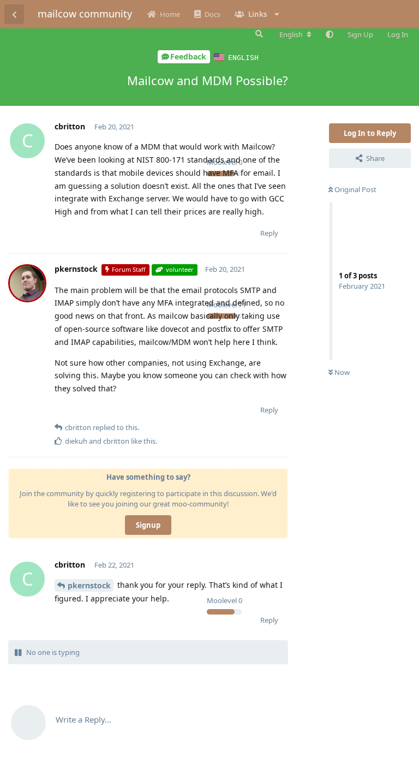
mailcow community (85, 13)
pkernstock (89, 585)
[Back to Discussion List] (14, 14)
